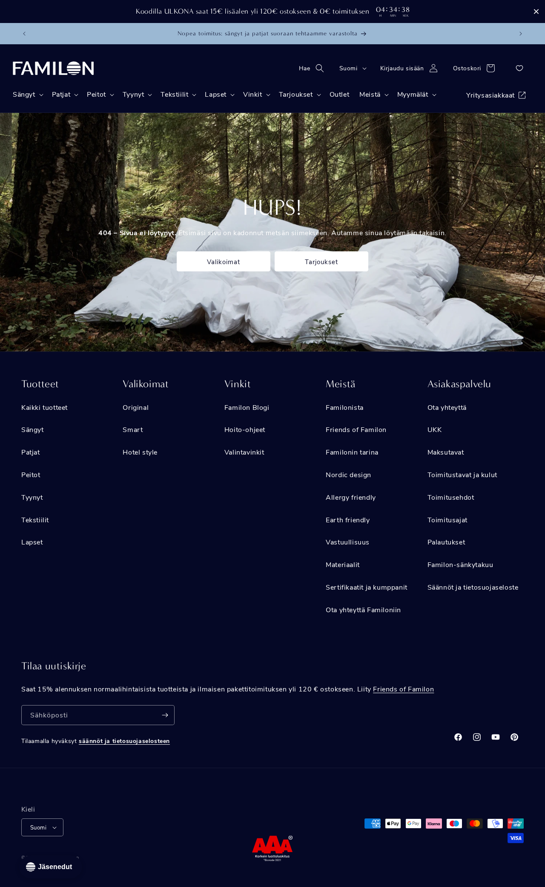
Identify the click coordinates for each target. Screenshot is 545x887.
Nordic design (348, 474)
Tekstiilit (35, 519)
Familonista (345, 407)
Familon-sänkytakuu (460, 564)
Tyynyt (32, 496)
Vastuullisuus (348, 541)
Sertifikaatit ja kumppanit (366, 586)
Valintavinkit (244, 451)
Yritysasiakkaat (490, 94)
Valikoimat (223, 261)
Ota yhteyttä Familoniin (363, 609)
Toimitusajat (447, 519)
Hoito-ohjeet (244, 429)
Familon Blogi (247, 407)
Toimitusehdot (450, 496)
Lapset (32, 541)
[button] (314, 68)
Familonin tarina (352, 451)
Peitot (30, 474)
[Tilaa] (164, 715)
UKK (434, 429)
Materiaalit (343, 564)
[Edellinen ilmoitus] (24, 34)
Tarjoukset (321, 261)
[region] (272, 11)
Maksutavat (445, 451)
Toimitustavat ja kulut (462, 474)
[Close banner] (536, 11)
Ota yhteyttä (447, 407)
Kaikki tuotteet (44, 407)
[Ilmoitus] (520, 34)
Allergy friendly (351, 496)
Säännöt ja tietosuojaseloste (473, 586)
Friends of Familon (356, 429)
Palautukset (446, 541)
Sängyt (32, 429)
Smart (133, 429)
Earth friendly (348, 519)
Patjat (30, 451)
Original (136, 407)
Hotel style (140, 451)
